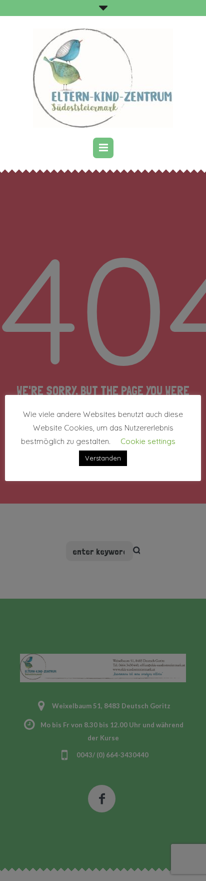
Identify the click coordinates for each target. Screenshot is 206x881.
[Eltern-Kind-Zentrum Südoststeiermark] (103, 78)
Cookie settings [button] (148, 441)
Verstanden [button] (103, 458)
